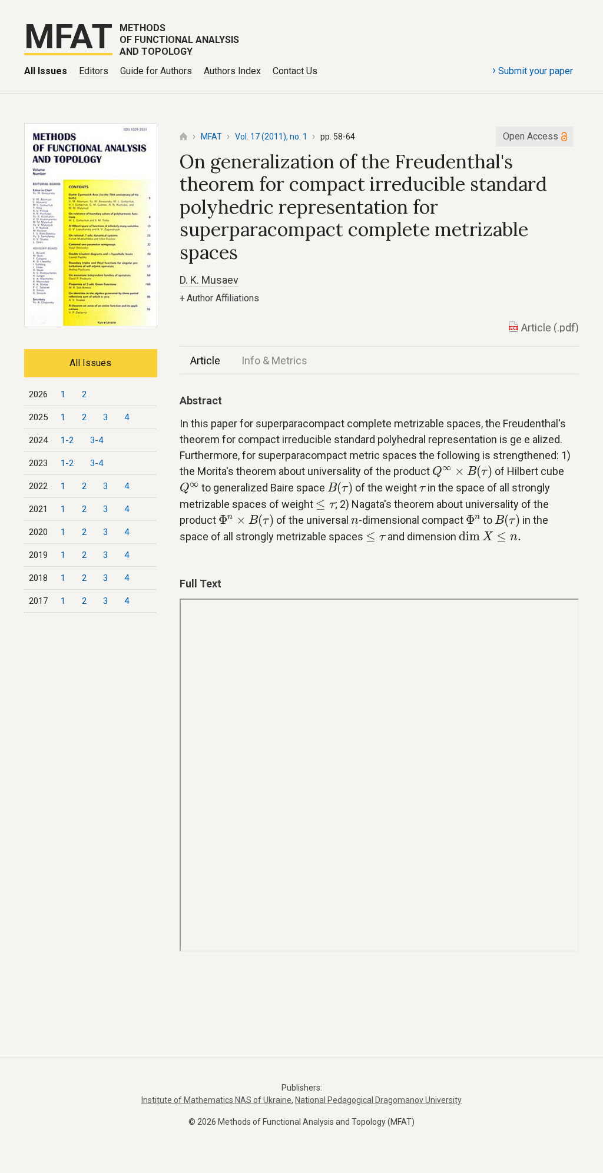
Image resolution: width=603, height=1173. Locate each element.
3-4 (96, 440)
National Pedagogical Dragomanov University (378, 1100)
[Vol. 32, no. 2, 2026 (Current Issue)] (90, 323)
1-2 (67, 440)
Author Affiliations (219, 298)
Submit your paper (532, 70)
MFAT (211, 136)
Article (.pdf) (550, 327)
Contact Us (295, 71)
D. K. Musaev (209, 280)
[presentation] (462, 472)
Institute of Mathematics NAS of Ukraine (216, 1100)
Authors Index (232, 71)
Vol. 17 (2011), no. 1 (271, 136)
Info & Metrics (274, 360)
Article (205, 360)
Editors (93, 71)
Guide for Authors (156, 71)
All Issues (45, 71)
